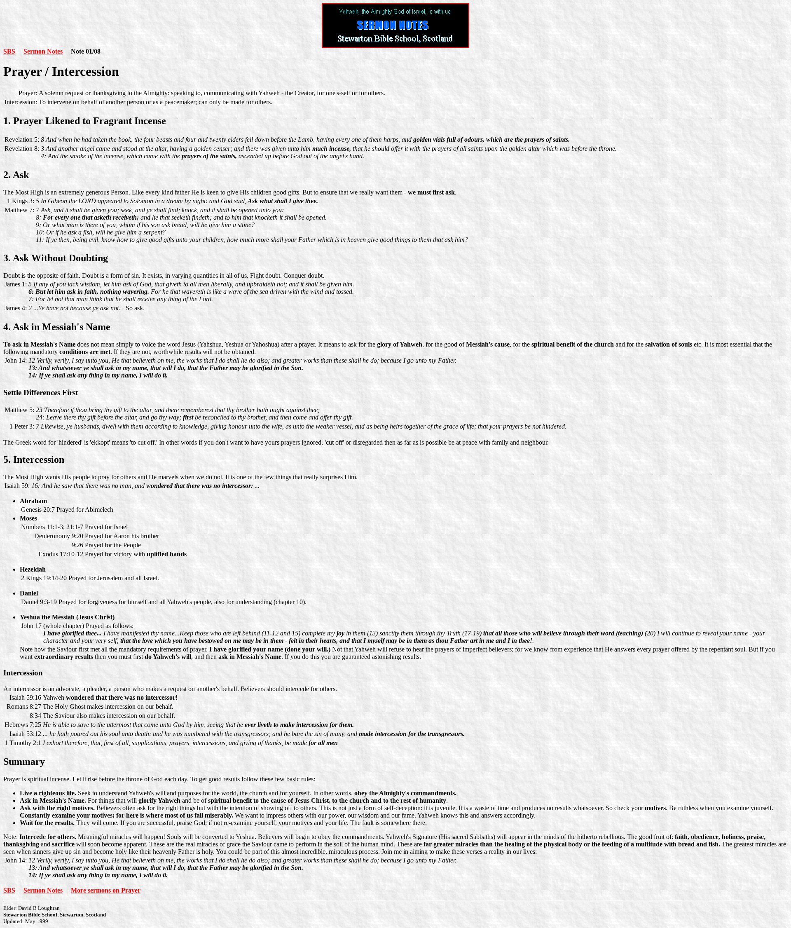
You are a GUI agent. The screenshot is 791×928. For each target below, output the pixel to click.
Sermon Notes (43, 51)
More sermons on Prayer (105, 890)
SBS (9, 51)
